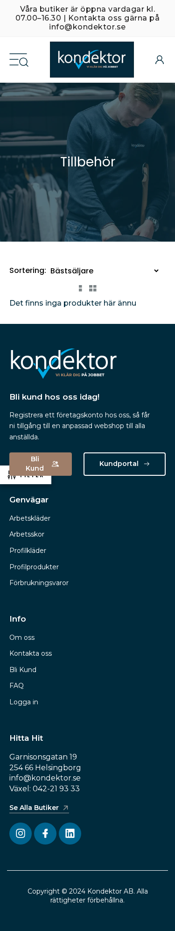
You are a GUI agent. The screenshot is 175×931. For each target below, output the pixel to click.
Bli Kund (22, 670)
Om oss (22, 637)
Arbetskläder (29, 518)
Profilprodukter (34, 567)
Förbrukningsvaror (39, 583)
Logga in (23, 702)
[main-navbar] (18, 58)
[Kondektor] (91, 60)
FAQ (16, 685)
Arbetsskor (26, 534)
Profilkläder (27, 550)
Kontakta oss (30, 653)
